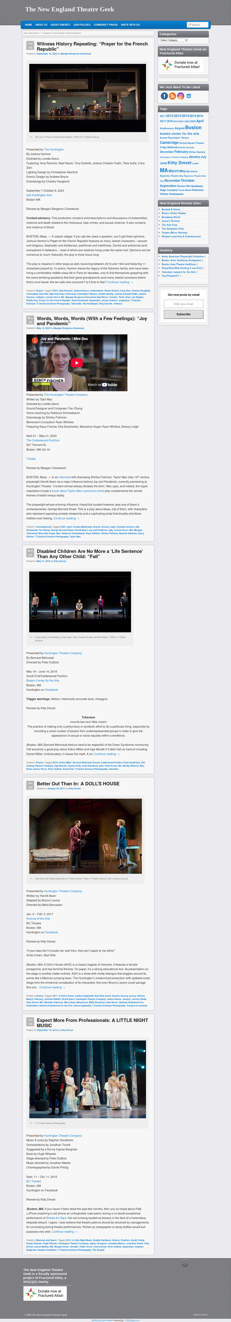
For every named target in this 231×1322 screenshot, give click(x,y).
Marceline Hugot (46, 533)
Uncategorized (43, 526)
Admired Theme (201, 1314)
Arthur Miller (65, 762)
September (95, 300)
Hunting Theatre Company (39, 765)
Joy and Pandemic (98, 530)
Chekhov (125, 1240)
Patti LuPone (100, 1246)
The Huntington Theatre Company (66, 394)
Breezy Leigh (108, 526)
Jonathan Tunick (135, 1243)
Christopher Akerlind (37, 293)
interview (64, 477)
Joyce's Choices (171, 220)
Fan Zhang (44, 530)
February (39, 999)
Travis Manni (184, 190)
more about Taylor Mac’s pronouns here (78, 491)
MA (62, 297)
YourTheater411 (170, 275)
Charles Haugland (141, 290)
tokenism (113, 769)
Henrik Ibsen (81, 530)
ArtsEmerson (167, 128)
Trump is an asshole (137, 1005)
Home (28, 24)
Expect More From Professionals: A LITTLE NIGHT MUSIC (92, 1023)
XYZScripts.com (132, 1320)
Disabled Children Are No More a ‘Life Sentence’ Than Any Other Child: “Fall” (90, 554)
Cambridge (169, 142)
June (101, 765)
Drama (39, 290)
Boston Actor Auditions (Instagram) (181, 260)
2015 (68, 1240)
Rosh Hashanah (80, 300)
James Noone (114, 999)
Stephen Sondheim (47, 1249)
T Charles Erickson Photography (53, 303)
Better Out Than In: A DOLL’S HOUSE (78, 783)
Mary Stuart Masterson (76, 1002)
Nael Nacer (102, 297)
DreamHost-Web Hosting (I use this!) (182, 268)
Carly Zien (125, 290)
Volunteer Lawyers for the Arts (178, 272)
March (174, 170)
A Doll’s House (66, 995)
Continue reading (120, 282)
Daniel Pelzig (137, 1240)
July (203, 157)
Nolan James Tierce (36, 769)
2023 (55, 290)
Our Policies (82, 24)
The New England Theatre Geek (69, 9)
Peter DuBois (55, 769)
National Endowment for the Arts (56, 1005)
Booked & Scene (171, 209)
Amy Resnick (66, 290)
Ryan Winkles (93, 533)
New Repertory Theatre (190, 175)
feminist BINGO (53, 999)
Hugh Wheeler (50, 1243)
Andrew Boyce (81, 290)
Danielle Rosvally (186, 147)
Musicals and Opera (46, 1240)
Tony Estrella (105, 303)
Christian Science (125, 526)
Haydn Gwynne (34, 1243)
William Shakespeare (172, 194)
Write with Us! (130, 24)
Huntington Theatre (87, 293)
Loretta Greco (53, 297)
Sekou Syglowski (82, 1005)
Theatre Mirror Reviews (175, 232)
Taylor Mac (75, 536)
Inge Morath (60, 765)
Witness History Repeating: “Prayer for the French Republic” (92, 46)
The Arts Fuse (169, 224)
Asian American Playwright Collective (183, 256)
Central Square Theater (191, 143)
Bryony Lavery (128, 995)
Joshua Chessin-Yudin (126, 293)
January (126, 999)
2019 (175, 121)
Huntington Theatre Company (63, 891)
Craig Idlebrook (168, 147)
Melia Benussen (97, 1002)
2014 (185, 115)
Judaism (40, 297)
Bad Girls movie (103, 995)
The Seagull (98, 1249)
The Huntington (54, 149)
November (172, 180)
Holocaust (71, 293)
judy (111, 530)
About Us (41, 24)
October (113, 297)
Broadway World (171, 217)
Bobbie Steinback (102, 1240)
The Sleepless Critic (173, 228)
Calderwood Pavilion (111, 762)
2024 (186, 121)
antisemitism (96, 290)
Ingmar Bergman (98, 1243)
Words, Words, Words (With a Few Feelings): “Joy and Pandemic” (92, 321)
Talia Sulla (76, 303)
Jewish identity (106, 293)
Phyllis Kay (32, 300)
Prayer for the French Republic (55, 300)
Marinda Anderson (53, 1002)
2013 (177, 115)
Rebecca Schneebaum (73, 533)
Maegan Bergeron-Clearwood (76, 53)
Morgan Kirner (61, 1246)
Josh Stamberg (90, 765)
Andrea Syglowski (84, 995)
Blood (107, 290)
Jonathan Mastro (116, 1243)
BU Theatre (33, 1181)
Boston (115, 290)
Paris (121, 297)
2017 (55, 995)
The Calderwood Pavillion (43, 440)
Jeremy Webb (139, 999)
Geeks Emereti (60, 24)
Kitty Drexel (60, 561)
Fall (143, 762)
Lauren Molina (41, 1246)
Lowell (195, 163)
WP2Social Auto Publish (102, 1320)
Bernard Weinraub (82, 762)
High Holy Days (57, 293)
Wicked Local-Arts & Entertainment (181, 236)
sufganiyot (124, 300)
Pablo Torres (86, 1246)
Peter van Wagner (134, 297)
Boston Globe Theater (174, 213)
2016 (200, 116)
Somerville (183, 186)
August (180, 128)
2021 (181, 121)
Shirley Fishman (109, 533)
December (167, 152)
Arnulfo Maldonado (82, 526)
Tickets (31, 459)
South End (68, 769)
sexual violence (110, 300)
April (69, 526)
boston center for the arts (179, 133)
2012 (169, 115)
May (58, 533)
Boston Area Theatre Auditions (179, 264)
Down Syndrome (131, 762)
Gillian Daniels (197, 152)
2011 (163, 116)
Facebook (51, 932)
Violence (118, 303)
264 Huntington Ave (39, 195)
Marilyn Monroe (131, 765)
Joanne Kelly (74, 765)
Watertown (198, 190)
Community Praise (106, 24)
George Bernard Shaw (62, 530)
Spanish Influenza (128, 533)
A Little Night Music (82, 1240)
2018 (55, 762)
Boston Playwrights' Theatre (174, 137)
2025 (193, 121)
